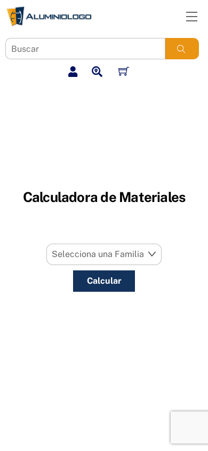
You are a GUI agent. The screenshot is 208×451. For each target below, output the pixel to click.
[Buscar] (181, 48)
